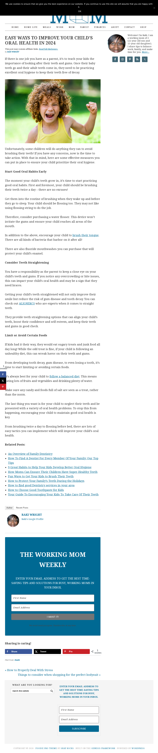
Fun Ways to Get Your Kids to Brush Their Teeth (41, 476)
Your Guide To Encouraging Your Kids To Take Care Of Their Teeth (53, 494)
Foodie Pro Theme (46, 748)
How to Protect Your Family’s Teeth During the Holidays (46, 480)
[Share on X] (3, 380)
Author (9, 508)
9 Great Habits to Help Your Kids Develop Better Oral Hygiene (49, 467)
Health (17, 660)
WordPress (138, 748)
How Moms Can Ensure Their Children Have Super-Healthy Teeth (53, 472)
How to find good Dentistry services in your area (41, 485)
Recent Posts (22, 508)
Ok (79, 11)
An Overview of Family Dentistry (30, 453)
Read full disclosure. (48, 49)
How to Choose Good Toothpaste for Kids (36, 490)
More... (145, 52)
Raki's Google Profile (33, 519)
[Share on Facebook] (3, 374)
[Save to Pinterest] (3, 387)
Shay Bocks (67, 748)
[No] (154, 7)
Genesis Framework (103, 748)
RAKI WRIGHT (32, 514)
